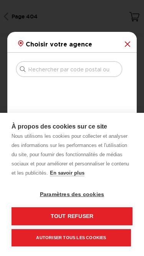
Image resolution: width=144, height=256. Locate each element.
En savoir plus (67, 173)
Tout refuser (72, 216)
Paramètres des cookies (72, 194)
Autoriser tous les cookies (71, 237)
